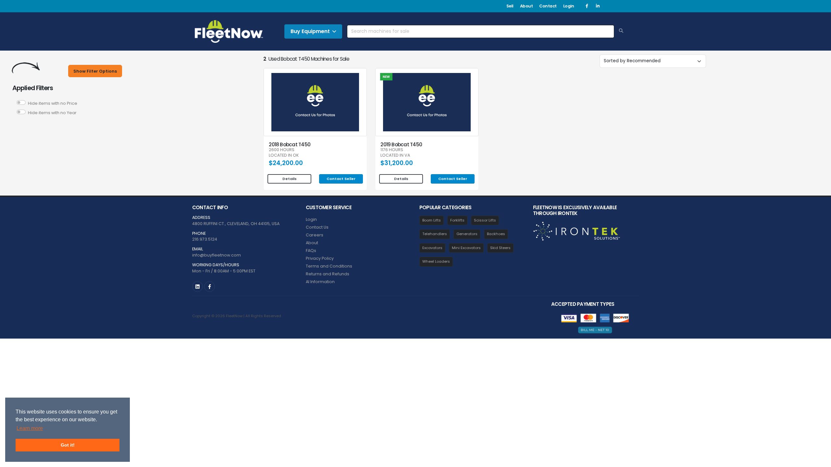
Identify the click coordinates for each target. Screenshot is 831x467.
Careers (314, 235)
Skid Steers (500, 247)
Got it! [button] (68, 445)
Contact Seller (341, 178)
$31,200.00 (396, 163)
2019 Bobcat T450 (401, 144)
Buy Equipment (310, 31)
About (526, 6)
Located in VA (395, 155)
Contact (548, 6)
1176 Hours (391, 150)
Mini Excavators (466, 247)
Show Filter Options (95, 71)
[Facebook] (586, 6)
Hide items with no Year (52, 112)
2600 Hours (281, 150)
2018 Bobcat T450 (289, 144)
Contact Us (317, 227)
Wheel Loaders (436, 261)
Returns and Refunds (327, 274)
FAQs (311, 250)
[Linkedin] (597, 6)
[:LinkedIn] (197, 286)
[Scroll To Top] (820, 459)
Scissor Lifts (485, 220)
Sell (510, 6)
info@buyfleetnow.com (216, 255)
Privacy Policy (320, 258)
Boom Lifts (431, 220)
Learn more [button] (30, 428)
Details (289, 178)
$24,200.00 (286, 163)
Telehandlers (434, 233)
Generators (467, 233)
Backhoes (496, 233)
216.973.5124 (204, 239)
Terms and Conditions (329, 266)
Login (568, 6)
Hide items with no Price (52, 103)
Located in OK (284, 155)
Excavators (432, 247)
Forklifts (457, 220)
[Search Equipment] (621, 31)
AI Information (320, 281)
